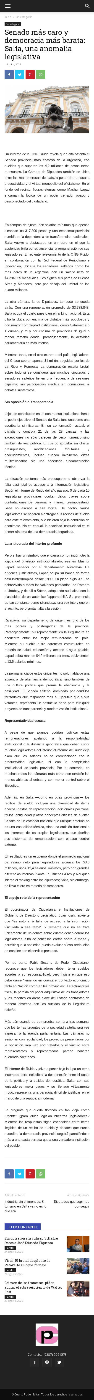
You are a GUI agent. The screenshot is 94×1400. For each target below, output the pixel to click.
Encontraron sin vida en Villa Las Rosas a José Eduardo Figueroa (32, 1240)
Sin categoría (24, 17)
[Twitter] (59, 1362)
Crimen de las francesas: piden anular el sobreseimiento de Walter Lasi (33, 1287)
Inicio (8, 17)
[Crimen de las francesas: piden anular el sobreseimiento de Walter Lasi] (78, 1288)
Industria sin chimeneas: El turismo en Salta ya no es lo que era (26, 1206)
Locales (10, 1248)
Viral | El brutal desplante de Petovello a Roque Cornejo (27, 1262)
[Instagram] (47, 1362)
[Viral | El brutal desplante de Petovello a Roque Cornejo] (78, 1266)
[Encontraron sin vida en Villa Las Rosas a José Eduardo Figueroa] (78, 1244)
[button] (87, 6)
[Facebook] (34, 1362)
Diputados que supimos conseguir (71, 1204)
